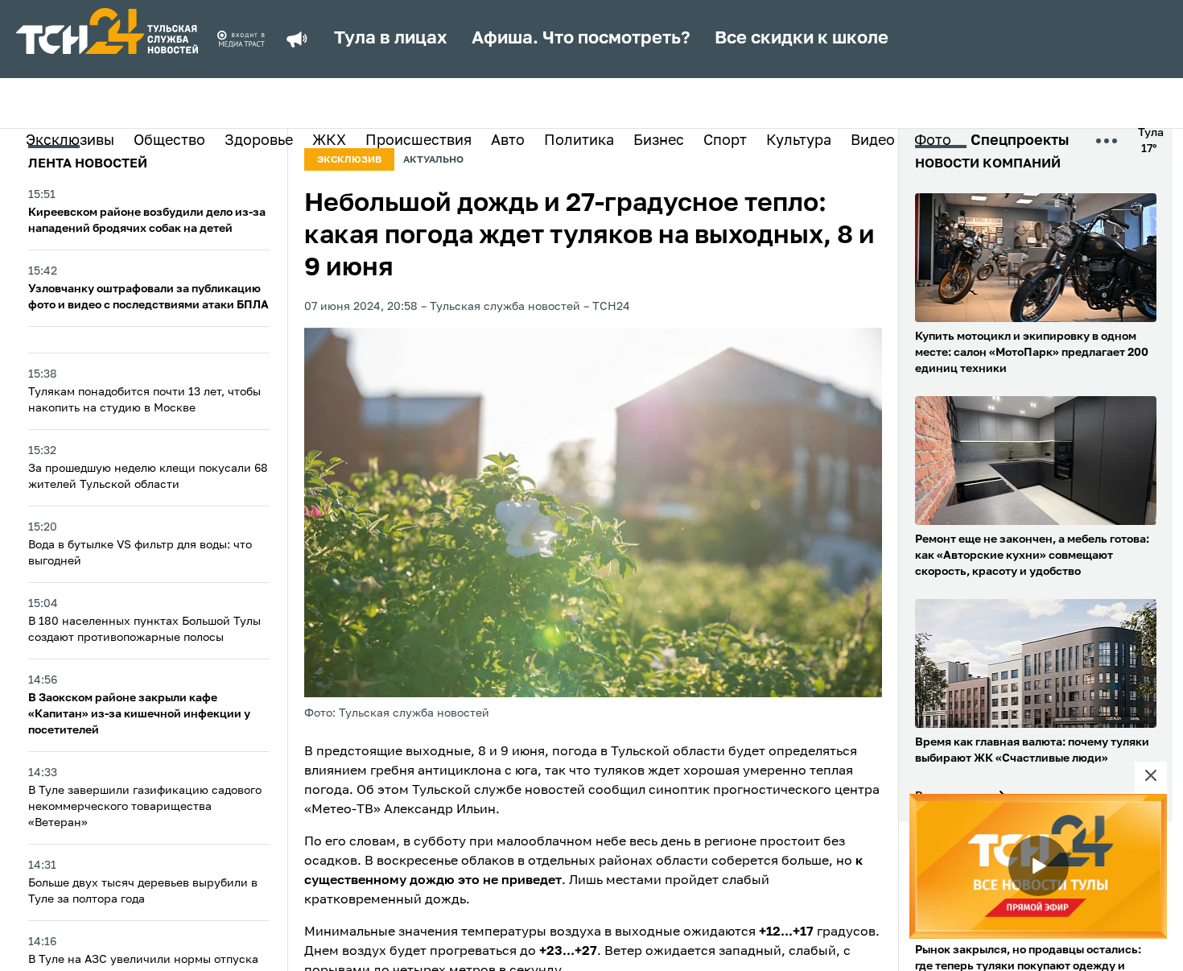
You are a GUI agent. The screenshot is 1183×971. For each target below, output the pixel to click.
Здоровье (259, 141)
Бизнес (658, 141)
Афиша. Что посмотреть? (581, 39)
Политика (579, 141)
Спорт (725, 141)
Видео (873, 141)
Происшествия (418, 141)
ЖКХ (329, 141)
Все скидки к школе (801, 39)
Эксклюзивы (70, 141)
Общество (169, 141)
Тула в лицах (390, 39)
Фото (932, 141)
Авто (508, 141)
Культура (798, 141)
